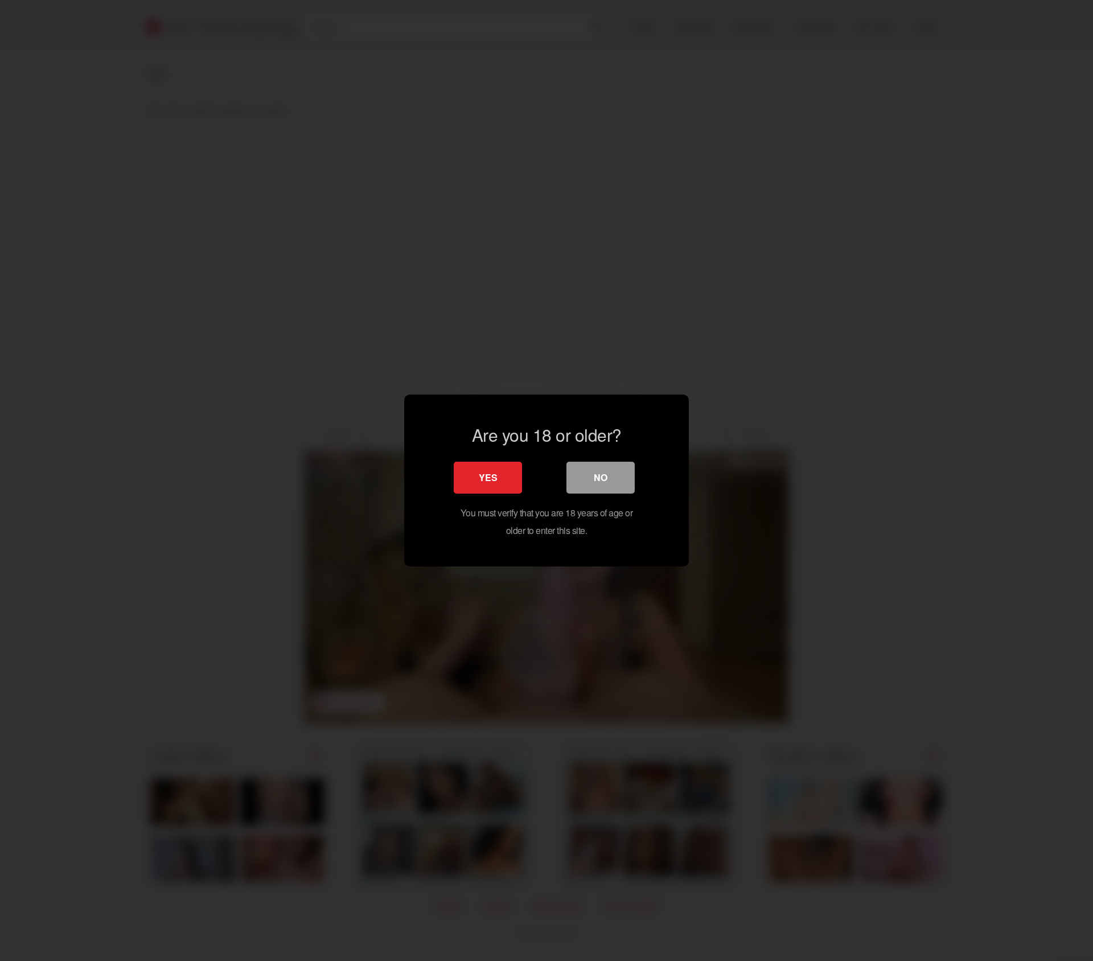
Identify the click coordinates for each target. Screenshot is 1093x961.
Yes (488, 477)
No (600, 477)
